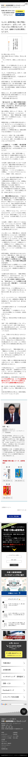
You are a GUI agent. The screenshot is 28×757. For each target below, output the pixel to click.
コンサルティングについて (6, 736)
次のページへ (21, 510)
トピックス (3, 747)
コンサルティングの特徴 (6, 738)
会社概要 (3, 739)
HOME (2, 732)
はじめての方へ (4, 734)
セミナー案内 (15, 736)
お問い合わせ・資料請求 (6, 743)
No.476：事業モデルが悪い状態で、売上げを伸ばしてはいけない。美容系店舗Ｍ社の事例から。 (17, 624)
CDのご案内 (15, 738)
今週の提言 (15, 734)
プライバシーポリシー (5, 745)
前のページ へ (7, 507)
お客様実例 (15, 732)
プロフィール (4, 741)
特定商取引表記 (4, 748)
